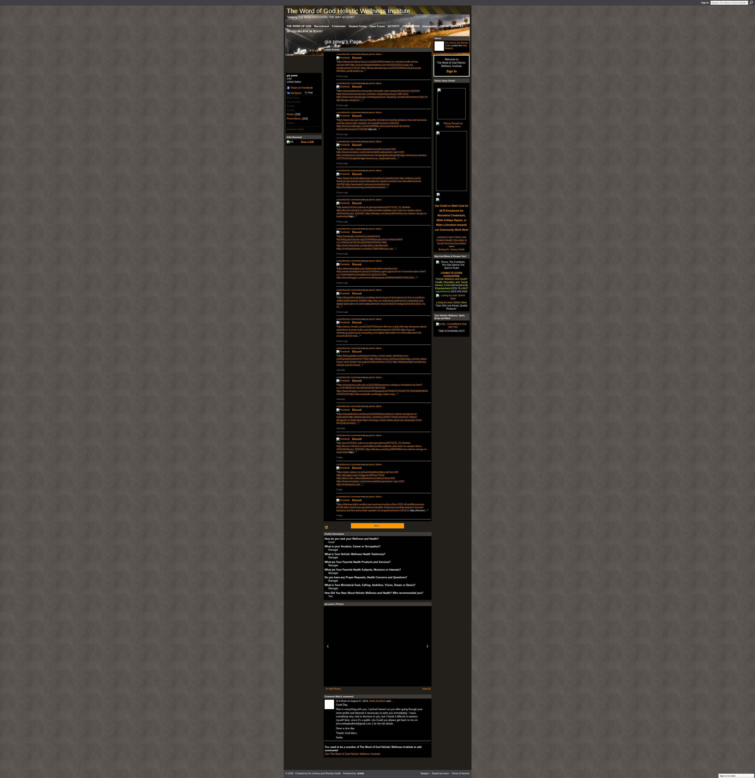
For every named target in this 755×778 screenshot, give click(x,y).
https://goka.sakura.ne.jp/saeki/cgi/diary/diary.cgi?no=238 (367, 472)
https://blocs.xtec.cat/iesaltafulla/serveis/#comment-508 (366, 149)
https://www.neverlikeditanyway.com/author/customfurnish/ (368, 178)
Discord (357, 57)
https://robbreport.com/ (348, 484)
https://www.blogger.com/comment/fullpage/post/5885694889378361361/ (375, 277)
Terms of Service (461, 773)
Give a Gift (307, 142)
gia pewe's (370, 54)
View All (426, 688)
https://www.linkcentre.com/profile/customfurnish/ (362, 245)
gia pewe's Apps (295, 129)
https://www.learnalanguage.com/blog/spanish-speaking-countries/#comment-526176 (382, 97)
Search (751, 2)
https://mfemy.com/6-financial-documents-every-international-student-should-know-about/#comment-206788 (379, 181)
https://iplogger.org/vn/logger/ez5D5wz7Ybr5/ (360, 475)
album (379, 54)
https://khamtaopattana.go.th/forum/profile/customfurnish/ (367, 268)
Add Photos (335, 688)
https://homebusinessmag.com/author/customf (360, 187)
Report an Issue (440, 773)
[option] (377, 646)
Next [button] (427, 646)
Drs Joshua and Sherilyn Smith (324, 773)
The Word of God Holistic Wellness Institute (348, 11)
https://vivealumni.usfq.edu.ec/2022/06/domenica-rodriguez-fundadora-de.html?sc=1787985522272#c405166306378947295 (379, 386)
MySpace (296, 93)
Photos (290, 114)
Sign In (705, 2)
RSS (326, 527)
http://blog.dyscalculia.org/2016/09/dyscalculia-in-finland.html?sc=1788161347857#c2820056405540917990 (369, 241)
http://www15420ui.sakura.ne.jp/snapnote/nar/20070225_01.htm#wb (373, 207)
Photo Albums (294, 118)
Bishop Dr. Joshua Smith (451, 249)
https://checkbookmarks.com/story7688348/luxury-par (364, 248)
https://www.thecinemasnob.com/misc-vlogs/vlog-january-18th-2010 (372, 94)
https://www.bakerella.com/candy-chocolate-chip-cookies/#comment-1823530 (378, 91)
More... (377, 526)
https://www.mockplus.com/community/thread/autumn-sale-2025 (370, 152)
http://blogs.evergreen (348, 100)
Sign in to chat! (728, 776)
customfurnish (343, 54)
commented (356, 54)
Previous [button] (327, 646)
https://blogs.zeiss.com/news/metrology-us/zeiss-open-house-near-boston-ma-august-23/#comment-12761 (381, 361)
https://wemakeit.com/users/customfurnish (367, 184)
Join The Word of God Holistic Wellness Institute (352, 753)
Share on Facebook (302, 87)
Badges (425, 773)
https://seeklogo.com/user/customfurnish (358, 236)
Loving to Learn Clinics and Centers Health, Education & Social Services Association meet (451, 242)
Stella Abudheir (377, 701)
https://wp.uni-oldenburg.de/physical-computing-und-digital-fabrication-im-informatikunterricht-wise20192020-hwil (379, 332)
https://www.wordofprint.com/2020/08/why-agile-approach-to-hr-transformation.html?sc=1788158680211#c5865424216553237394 (381, 273)
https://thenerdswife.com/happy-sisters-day (372, 394)
